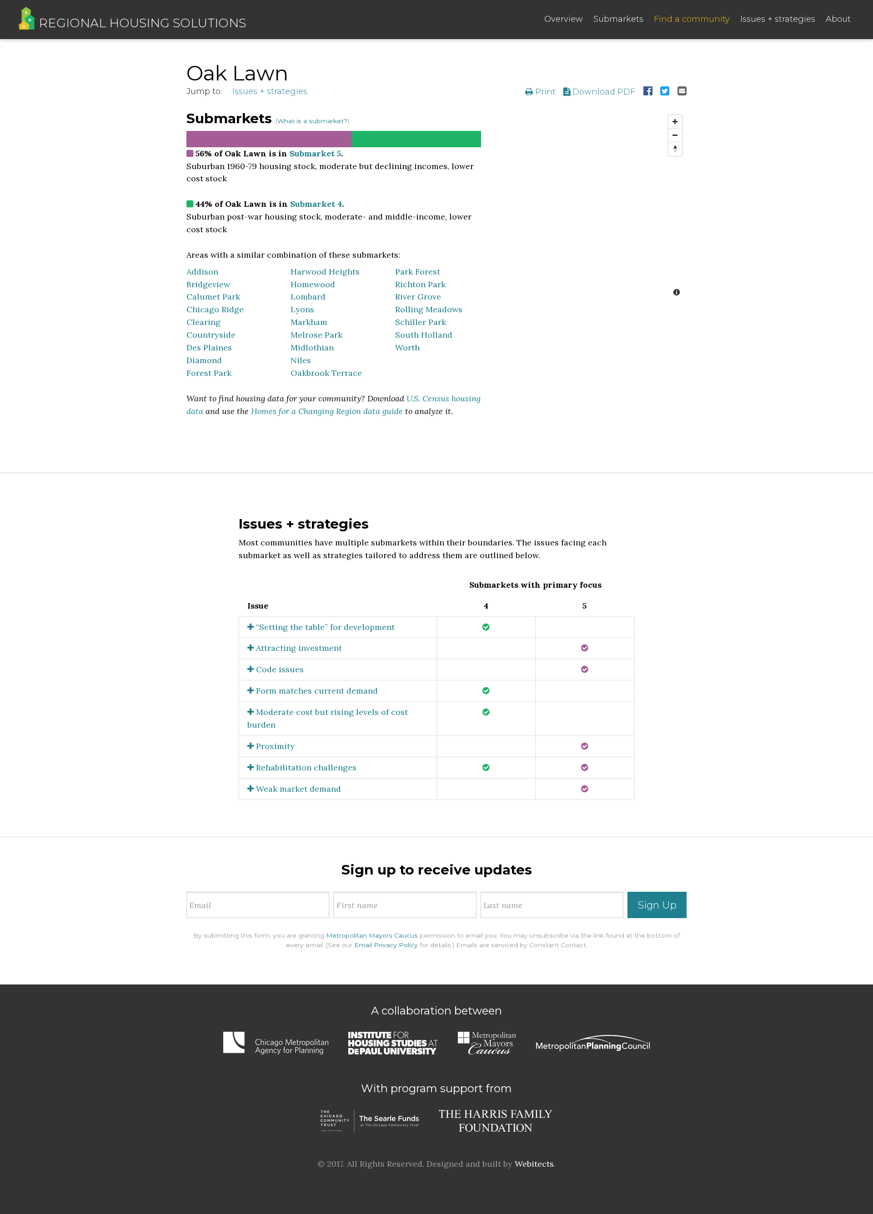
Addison (202, 271)
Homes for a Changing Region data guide (327, 411)
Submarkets (618, 19)
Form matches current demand (316, 690)
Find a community (692, 19)
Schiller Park (420, 322)
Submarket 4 (316, 204)
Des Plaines (209, 347)
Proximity (274, 746)
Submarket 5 (315, 153)
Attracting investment (298, 648)
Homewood (313, 284)
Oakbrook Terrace (326, 373)
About (838, 19)
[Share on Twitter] (664, 92)
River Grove (418, 296)
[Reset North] (675, 149)
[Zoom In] (675, 122)
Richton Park (420, 284)
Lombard (308, 296)
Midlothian (312, 347)
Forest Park (208, 373)
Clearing (203, 322)
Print (544, 92)
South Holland (423, 335)
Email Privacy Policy (386, 945)
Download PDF (602, 92)
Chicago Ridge (215, 309)
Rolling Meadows (428, 309)
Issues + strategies (777, 19)
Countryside (211, 335)
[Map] (591, 206)
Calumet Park (213, 296)
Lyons (302, 309)
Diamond (204, 360)
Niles (301, 360)
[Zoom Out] (675, 135)
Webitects (534, 1164)
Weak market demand (297, 789)
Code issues (279, 669)
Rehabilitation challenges (305, 767)
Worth (407, 347)
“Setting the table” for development (324, 627)
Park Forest (417, 271)
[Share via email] (682, 92)
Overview (563, 19)
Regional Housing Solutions (140, 22)
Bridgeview (208, 284)
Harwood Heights (325, 271)
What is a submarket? (312, 121)
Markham (309, 322)
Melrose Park (316, 335)
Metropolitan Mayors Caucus (372, 935)
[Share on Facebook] (647, 92)
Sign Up (657, 905)
